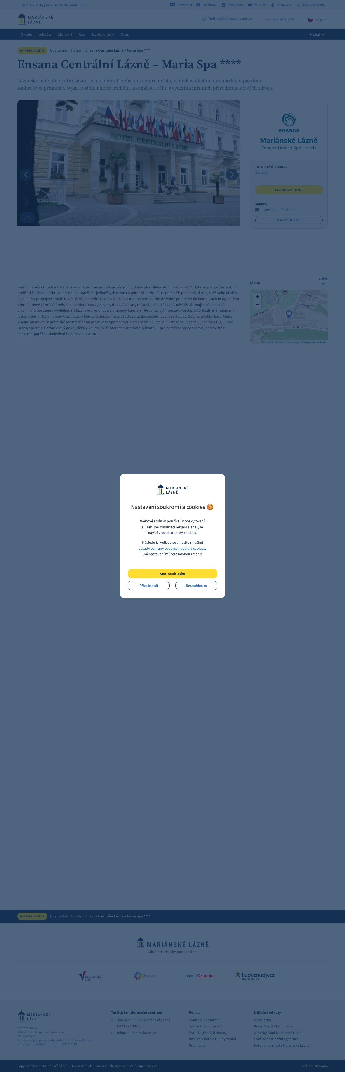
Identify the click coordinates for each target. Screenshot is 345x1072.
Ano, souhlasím (172, 573)
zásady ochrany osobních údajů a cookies (172, 548)
